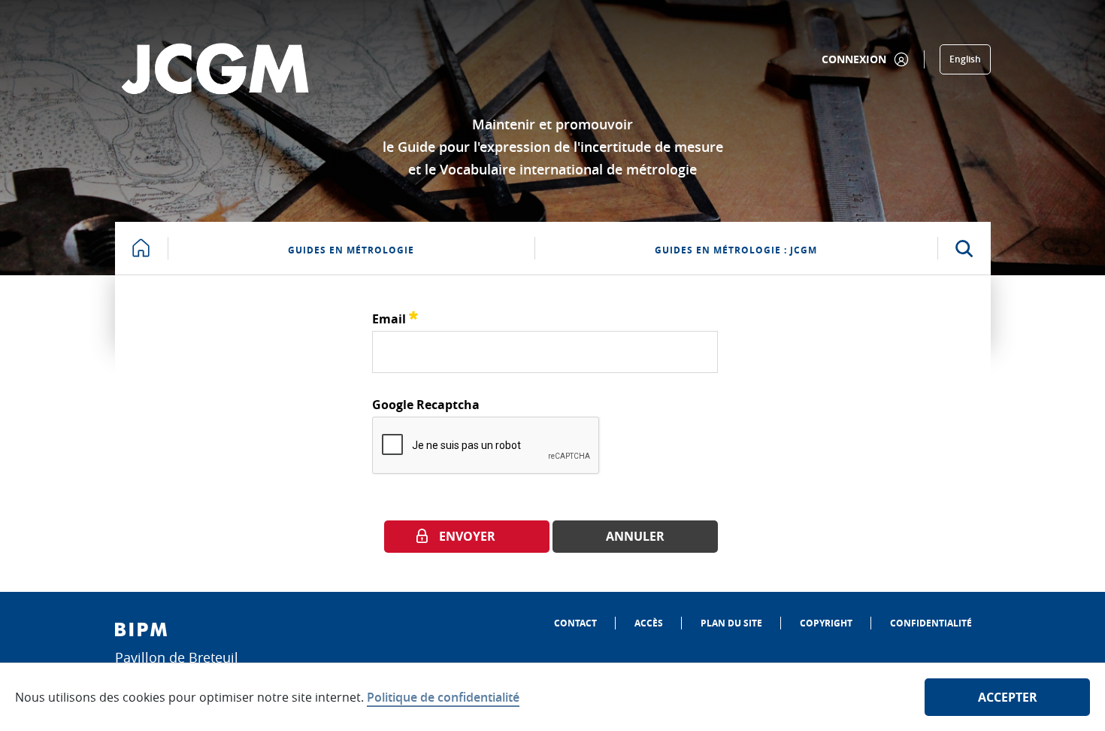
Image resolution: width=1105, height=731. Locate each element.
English (965, 59)
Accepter (1007, 697)
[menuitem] (575, 623)
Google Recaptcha (426, 404)
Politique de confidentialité (443, 697)
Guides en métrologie (351, 250)
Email (395, 317)
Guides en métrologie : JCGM (736, 250)
